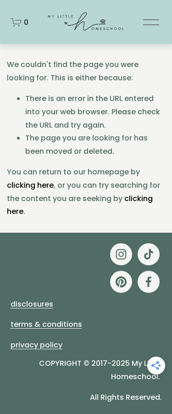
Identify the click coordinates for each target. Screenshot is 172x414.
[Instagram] (121, 254)
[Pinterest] (121, 282)
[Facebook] (149, 282)
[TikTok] (149, 254)
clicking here (30, 185)
